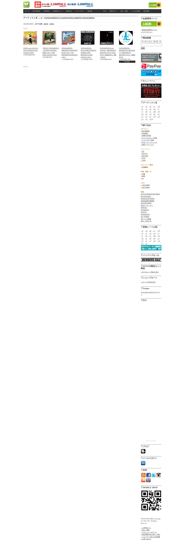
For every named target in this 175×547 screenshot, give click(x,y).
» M (154, 111)
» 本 (142, 178)
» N (158, 111)
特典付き (69, 11)
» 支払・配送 (145, 530)
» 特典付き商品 (146, 135)
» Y (142, 119)
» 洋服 (143, 174)
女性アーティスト (147, 205)
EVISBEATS (145, 210)
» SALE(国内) (145, 185)
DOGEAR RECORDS (147, 198)
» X (158, 116)
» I (158, 109)
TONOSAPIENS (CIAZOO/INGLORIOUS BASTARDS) (69, 18)
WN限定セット (58, 11)
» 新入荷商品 (145, 131)
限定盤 (90, 11)
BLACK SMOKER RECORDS (150, 194)
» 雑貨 (143, 176)
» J (142, 111)
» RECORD (144, 156)
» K (146, 111)
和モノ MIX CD (146, 221)
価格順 (46, 24)
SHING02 (144, 207)
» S (158, 114)
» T (40, 18)
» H (154, 109)
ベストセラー (79, 11)
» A (146, 106)
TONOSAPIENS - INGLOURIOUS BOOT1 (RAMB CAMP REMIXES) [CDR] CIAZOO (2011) (88, 52)
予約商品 (46, 11)
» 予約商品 (144, 133)
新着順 (51, 24)
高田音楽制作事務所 (147, 201)
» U (146, 116)
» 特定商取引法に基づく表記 (150, 534)
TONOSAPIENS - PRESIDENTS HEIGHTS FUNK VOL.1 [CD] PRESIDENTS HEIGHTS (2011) (70, 52)
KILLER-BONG (146, 196)
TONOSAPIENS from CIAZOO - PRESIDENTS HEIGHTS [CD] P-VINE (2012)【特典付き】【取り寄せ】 (108, 52)
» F (146, 109)
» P (146, 114)
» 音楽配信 (144, 167)
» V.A (151, 119)
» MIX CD (144, 153)
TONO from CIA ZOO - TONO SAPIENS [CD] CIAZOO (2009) (30, 50)
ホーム (27, 11)
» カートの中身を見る (148, 282)
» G (150, 109)
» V (150, 116)
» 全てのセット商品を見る (150, 272)
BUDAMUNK (145, 214)
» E (142, 109)
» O (142, 114)
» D (158, 106)
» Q (150, 114)
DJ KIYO (144, 212)
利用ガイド (113, 11)
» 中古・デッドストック (149, 142)
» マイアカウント (147, 32)
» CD (142, 151)
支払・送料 (124, 11)
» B (150, 106)
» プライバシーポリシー (149, 532)
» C (154, 106)
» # (142, 106)
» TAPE (143, 160)
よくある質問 (135, 11)
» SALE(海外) (145, 187)
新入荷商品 (36, 11)
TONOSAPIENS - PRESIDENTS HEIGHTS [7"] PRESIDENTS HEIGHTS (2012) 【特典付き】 (127, 52)
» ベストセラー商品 (147, 140)
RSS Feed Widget (151, 440)
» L (150, 111)
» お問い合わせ (146, 539)
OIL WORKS (145, 216)
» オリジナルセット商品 (149, 138)
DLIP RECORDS (146, 203)
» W (154, 116)
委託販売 (146, 11)
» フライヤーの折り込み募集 (150, 537)
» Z (146, 119)
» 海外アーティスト (147, 144)
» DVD (143, 158)
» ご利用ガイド (146, 528)
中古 (104, 11)
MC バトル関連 (146, 219)
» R (154, 114)
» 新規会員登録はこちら (149, 30)
